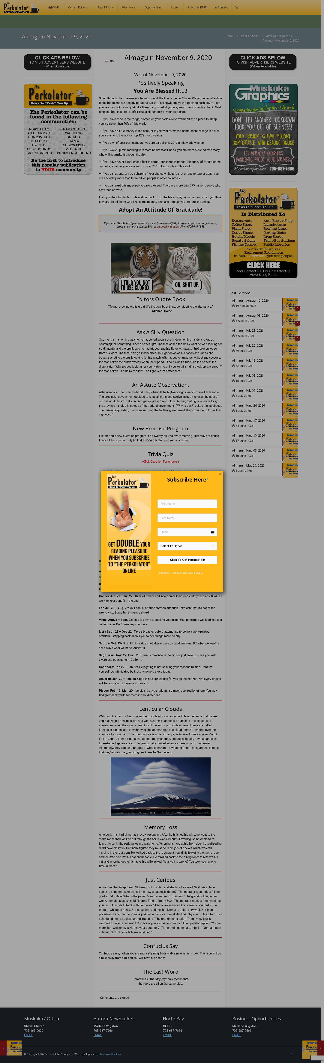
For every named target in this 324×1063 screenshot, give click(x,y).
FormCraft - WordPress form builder (180, 573)
